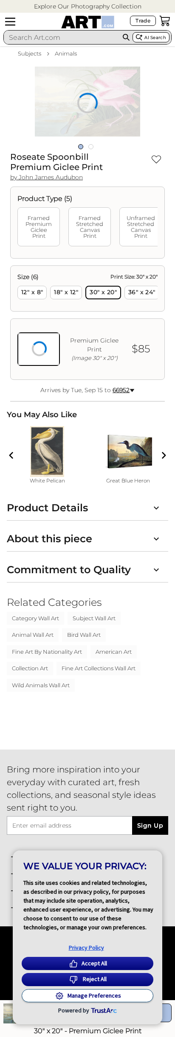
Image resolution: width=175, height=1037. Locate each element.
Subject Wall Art (94, 618)
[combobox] (62, 37)
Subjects (29, 53)
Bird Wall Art (84, 634)
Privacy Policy (86, 947)
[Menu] (10, 21)
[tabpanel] (87, 323)
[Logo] (87, 22)
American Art (114, 651)
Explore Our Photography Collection (87, 6)
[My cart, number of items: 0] (165, 21)
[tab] (38, 226)
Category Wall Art (35, 618)
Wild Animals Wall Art (41, 685)
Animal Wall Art (33, 634)
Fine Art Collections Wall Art (98, 668)
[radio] (32, 292)
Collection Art (30, 668)
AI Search (155, 37)
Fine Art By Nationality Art (47, 651)
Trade (142, 20)
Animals (66, 53)
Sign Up (150, 825)
